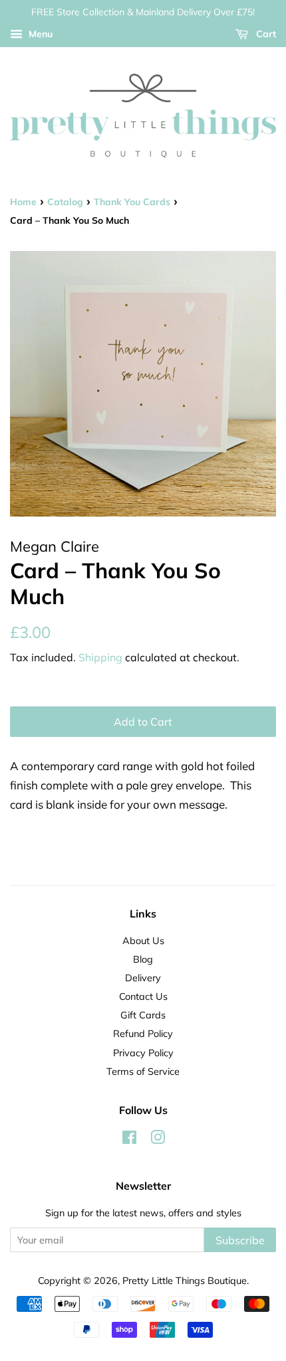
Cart (264, 34)
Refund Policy (143, 1033)
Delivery (143, 977)
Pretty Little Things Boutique (184, 1280)
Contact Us (143, 996)
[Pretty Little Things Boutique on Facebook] (129, 1139)
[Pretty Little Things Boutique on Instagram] (157, 1139)
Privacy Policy (143, 1052)
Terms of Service (143, 1071)
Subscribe (240, 1240)
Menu (39, 34)
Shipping (100, 657)
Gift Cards (143, 1014)
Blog (143, 959)
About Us (143, 940)
